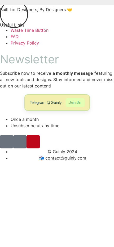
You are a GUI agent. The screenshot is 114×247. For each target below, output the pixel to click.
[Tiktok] (6, 141)
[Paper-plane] (20, 141)
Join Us (75, 102)
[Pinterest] (33, 141)
